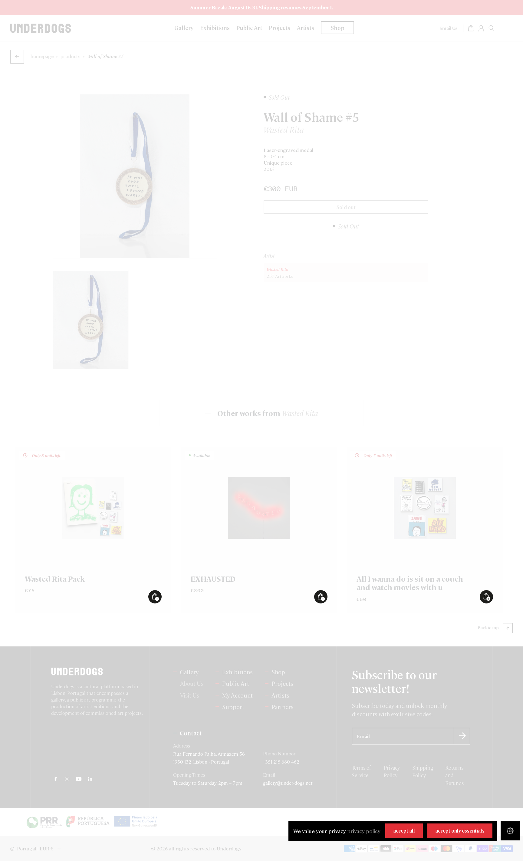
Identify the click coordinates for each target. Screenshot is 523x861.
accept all (404, 830)
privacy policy (363, 830)
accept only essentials (460, 830)
